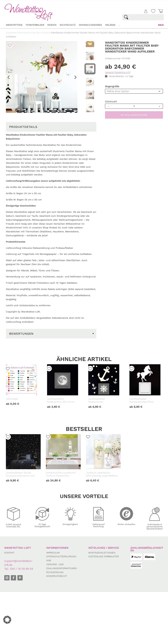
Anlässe (110, 25)
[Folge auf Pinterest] (20, 577)
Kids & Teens (41, 32)
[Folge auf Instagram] (7, 577)
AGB (48, 560)
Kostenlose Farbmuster (103, 556)
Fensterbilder (35, 25)
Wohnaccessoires (90, 25)
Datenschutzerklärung (61, 556)
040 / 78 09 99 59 (21, 568)
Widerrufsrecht (56, 576)
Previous (8, 78)
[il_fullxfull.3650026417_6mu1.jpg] (41, 77)
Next (74, 78)
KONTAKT (9, 552)
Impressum (53, 552)
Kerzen (51, 25)
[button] (8, 44)
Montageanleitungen (101, 552)
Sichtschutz (68, 25)
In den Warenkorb (134, 115)
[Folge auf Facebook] (13, 577)
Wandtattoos (14, 25)
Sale (161, 25)
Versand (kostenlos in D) (117, 72)
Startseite (11, 32)
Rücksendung (54, 572)
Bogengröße (112, 86)
